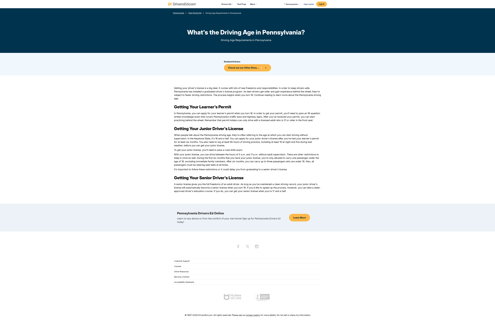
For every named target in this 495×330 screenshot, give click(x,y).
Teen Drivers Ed (194, 13)
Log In (321, 4)
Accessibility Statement (184, 282)
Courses (177, 266)
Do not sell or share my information (293, 315)
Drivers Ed (226, 4)
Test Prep (241, 4)
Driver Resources (181, 271)
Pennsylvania (178, 13)
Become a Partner (181, 277)
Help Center (309, 4)
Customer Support (182, 261)
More (252, 4)
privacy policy (253, 315)
